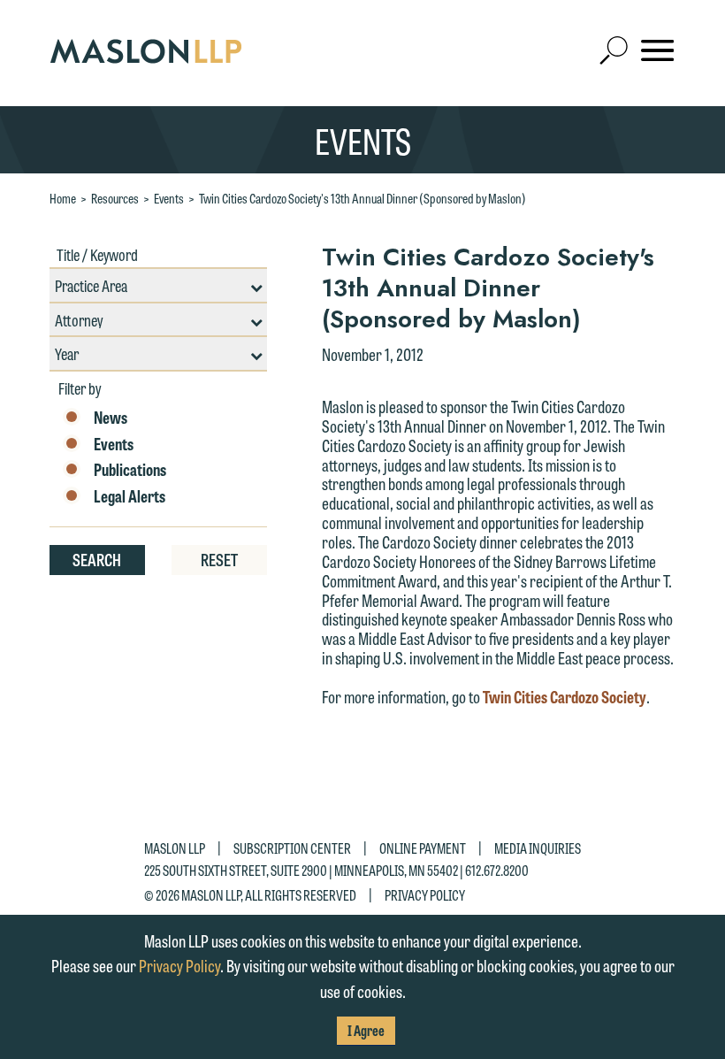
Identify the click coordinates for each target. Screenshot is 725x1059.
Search (96, 559)
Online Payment (422, 848)
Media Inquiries (537, 848)
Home (63, 198)
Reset (219, 559)
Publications (130, 470)
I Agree (366, 1030)
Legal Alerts (129, 496)
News (110, 417)
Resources (115, 198)
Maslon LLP (174, 848)
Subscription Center (292, 848)
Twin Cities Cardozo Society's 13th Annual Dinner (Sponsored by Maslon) (362, 198)
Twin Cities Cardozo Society (564, 696)
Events (169, 198)
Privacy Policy (425, 895)
